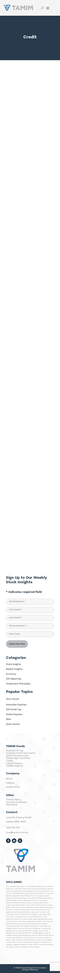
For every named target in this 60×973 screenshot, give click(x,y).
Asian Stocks (13, 724)
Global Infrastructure (17, 756)
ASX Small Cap (13, 709)
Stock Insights (13, 664)
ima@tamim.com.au (17, 832)
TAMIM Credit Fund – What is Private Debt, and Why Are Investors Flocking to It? (29, 315)
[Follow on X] (20, 840)
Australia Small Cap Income (20, 753)
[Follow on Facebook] (8, 840)
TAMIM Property (14, 766)
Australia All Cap (14, 751)
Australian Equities (16, 705)
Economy (11, 674)
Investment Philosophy (18, 684)
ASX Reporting (13, 679)
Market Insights (14, 669)
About (9, 779)
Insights (10, 783)
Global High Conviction (18, 758)
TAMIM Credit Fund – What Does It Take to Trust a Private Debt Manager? (28, 213)
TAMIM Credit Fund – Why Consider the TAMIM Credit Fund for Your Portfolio (29, 112)
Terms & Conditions (16, 802)
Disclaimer (12, 805)
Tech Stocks (12, 699)
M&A (8, 719)
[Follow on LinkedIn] (14, 840)
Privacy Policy (13, 800)
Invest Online (13, 787)
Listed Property (14, 763)
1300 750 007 (13, 828)
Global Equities (14, 714)
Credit (9, 761)
